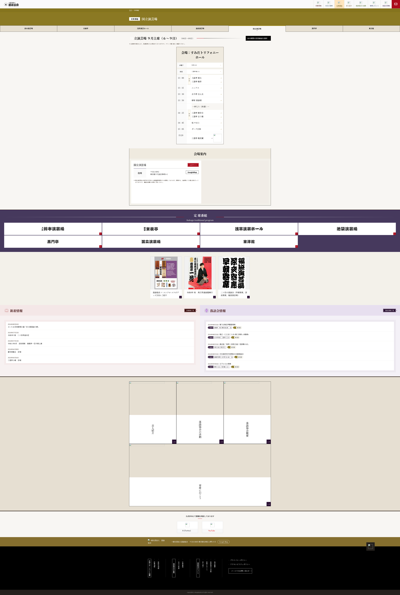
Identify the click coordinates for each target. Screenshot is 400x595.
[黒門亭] (53, 241)
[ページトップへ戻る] (370, 546)
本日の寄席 (179, 565)
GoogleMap (192, 172)
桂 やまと (196, 122)
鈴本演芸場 (28, 28)
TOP (130, 10)
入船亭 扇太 (197, 77)
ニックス (195, 87)
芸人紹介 (203, 564)
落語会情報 (158, 565)
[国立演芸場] (151, 241)
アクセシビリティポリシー (240, 564)
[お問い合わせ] (396, 4)
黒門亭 (314, 28)
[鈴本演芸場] (53, 229)
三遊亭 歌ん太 (195, 71)
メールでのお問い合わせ (240, 571)
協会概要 (215, 564)
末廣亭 (85, 28)
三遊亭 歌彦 (197, 81)
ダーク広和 (196, 129)
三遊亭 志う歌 (197, 116)
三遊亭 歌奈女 (197, 112)
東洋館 (371, 28)
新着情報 (154, 564)
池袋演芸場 (200, 28)
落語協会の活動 (211, 566)
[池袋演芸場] (347, 229)
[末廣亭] (151, 229)
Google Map (223, 542)
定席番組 (183, 564)
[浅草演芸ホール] (249, 229)
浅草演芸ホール (143, 28)
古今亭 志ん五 (197, 94)
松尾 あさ (194, 65)
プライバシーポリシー (238, 560)
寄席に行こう (207, 566)
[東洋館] (249, 241)
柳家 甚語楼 (197, 100)
